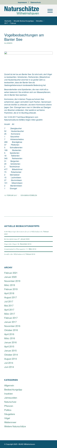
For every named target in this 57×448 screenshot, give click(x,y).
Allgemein (8, 43)
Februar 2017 (10, 317)
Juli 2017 (8, 301)
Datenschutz (36, 2)
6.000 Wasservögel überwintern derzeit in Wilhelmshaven (22, 232)
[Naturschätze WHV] (23, 10)
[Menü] (48, 10)
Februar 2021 (10, 272)
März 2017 (9, 313)
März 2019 (9, 285)
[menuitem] (22, 2)
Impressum (22, 2)
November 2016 (12, 326)
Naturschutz (10, 401)
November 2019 (12, 281)
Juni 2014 (9, 366)
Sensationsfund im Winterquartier (15, 249)
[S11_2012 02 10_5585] (28, 60)
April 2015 (9, 346)
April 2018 (9, 293)
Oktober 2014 (11, 354)
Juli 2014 (8, 362)
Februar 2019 (10, 289)
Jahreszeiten (10, 397)
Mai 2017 (8, 305)
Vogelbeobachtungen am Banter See (24, 37)
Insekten (8, 393)
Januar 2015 (10, 350)
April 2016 (9, 334)
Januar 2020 (10, 276)
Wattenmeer (10, 422)
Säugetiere (9, 414)
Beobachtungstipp (13, 389)
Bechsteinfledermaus (10, 239)
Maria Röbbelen (30, 195)
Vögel (7, 418)
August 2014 (10, 358)
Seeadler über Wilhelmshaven (13, 254)
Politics (7, 409)
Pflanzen (8, 405)
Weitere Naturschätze (15, 426)
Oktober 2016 (11, 330)
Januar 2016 (10, 342)
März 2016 (9, 338)
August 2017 (10, 297)
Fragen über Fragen (10, 244)
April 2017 (9, 309)
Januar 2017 (10, 321)
